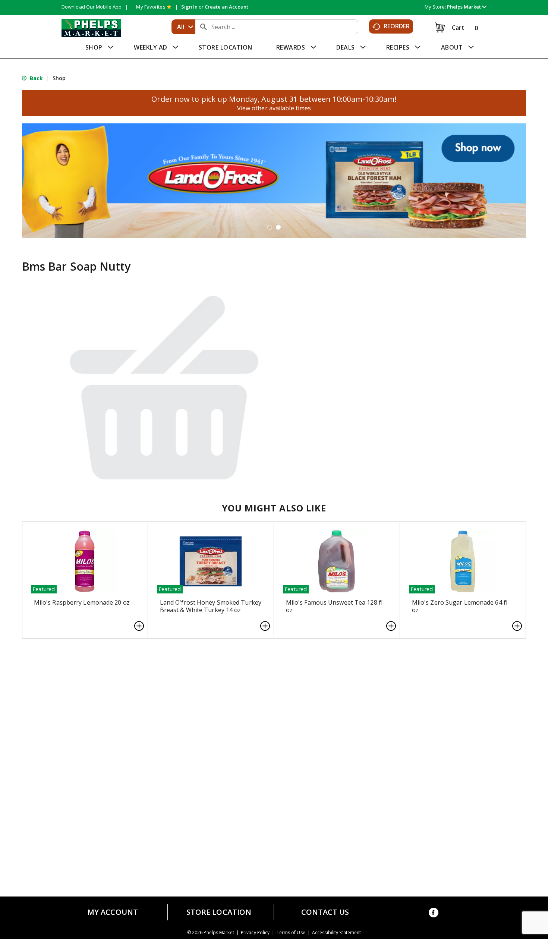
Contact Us (325, 912)
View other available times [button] (274, 108)
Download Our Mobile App (92, 6)
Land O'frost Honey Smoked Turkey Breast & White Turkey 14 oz (210, 606)
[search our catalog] (203, 26)
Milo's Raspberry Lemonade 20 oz (82, 602)
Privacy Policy (255, 932)
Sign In (189, 6)
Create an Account (226, 6)
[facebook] (433, 914)
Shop (59, 78)
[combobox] (183, 26)
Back (35, 78)
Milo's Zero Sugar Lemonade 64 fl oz (459, 606)
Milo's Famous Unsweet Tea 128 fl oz (334, 606)
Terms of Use (291, 932)
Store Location (218, 912)
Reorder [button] (397, 26)
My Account (112, 912)
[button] (466, 6)
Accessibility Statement (336, 932)
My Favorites (150, 6)
